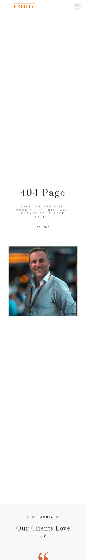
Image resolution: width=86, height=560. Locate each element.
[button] (77, 6)
